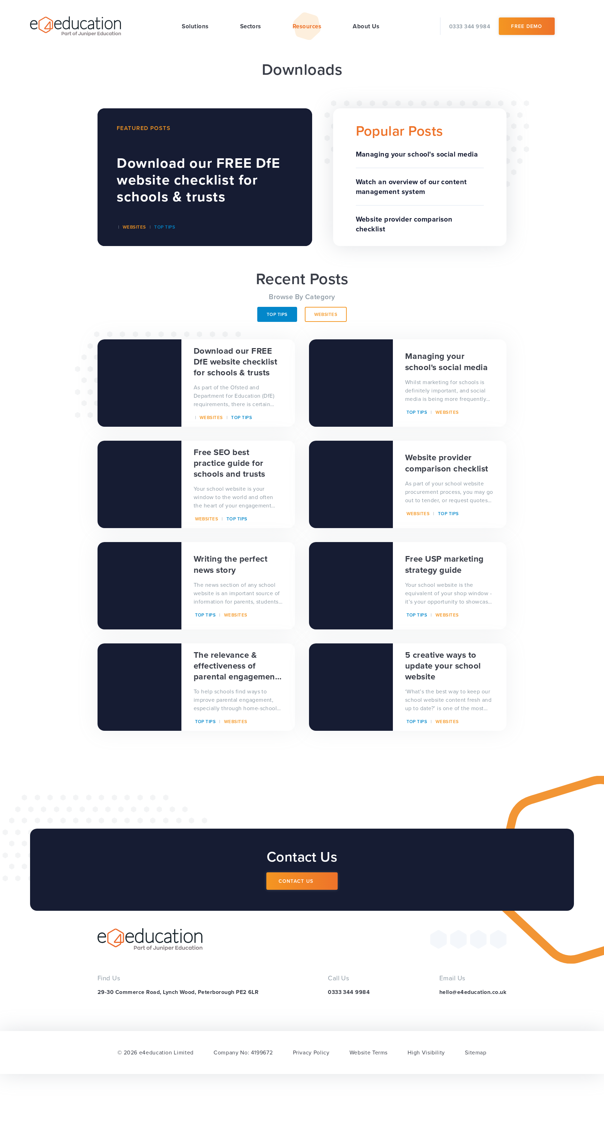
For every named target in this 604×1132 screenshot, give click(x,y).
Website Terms (369, 1052)
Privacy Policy (311, 1052)
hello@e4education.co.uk (472, 992)
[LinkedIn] (498, 939)
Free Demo (526, 26)
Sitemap (475, 1052)
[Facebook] (458, 939)
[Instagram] (478, 939)
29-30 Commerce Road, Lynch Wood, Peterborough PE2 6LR (178, 992)
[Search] (568, 26)
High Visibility (426, 1052)
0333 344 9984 (349, 992)
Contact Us (296, 881)
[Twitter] (438, 939)
